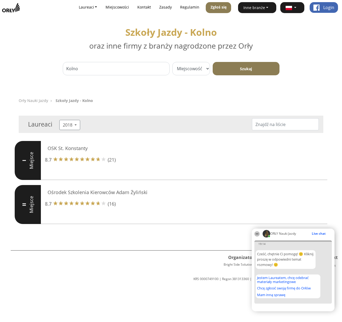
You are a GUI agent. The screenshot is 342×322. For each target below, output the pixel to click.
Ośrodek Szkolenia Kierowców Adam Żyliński (97, 192)
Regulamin (189, 7)
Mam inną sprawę (271, 294)
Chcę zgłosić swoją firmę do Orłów (284, 288)
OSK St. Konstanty (68, 148)
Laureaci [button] (86, 7)
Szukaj (246, 68)
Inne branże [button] (254, 7)
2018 (68, 125)
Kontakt (144, 7)
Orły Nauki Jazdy (33, 100)
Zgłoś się (219, 7)
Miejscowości (117, 7)
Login (328, 7)
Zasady (165, 7)
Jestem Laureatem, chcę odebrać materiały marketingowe (283, 279)
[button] (292, 7)
